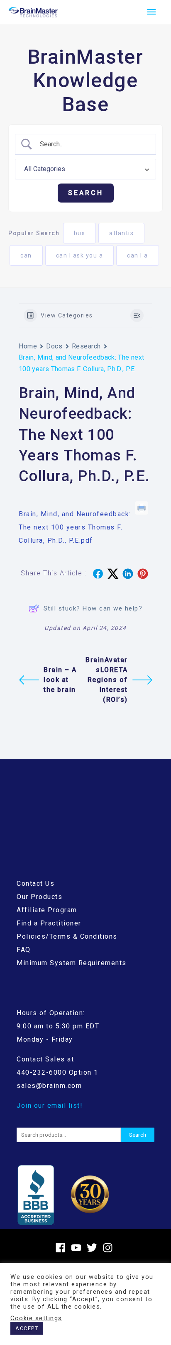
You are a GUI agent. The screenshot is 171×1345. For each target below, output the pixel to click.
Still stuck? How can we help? (93, 608)
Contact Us (35, 883)
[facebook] (62, 1247)
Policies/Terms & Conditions (67, 936)
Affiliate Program (47, 910)
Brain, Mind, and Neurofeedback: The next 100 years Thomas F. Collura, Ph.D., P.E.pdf (75, 527)
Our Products (39, 897)
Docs (54, 346)
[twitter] (93, 1247)
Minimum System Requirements (72, 963)
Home (28, 346)
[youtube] (78, 1247)
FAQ (24, 950)
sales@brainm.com (49, 1086)
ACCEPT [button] (26, 1328)
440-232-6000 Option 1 (57, 1072)
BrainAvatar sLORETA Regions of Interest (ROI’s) (107, 680)
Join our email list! (50, 1105)
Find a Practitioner (49, 923)
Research (86, 346)
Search (137, 1134)
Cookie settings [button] (36, 1318)
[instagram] (109, 1247)
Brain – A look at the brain (60, 680)
